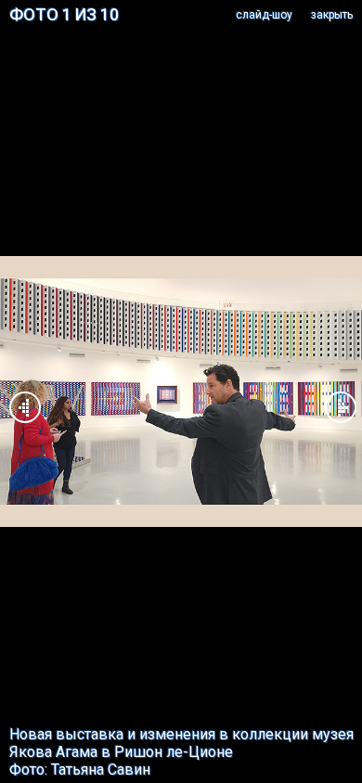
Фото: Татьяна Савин (79, 769)
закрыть (332, 14)
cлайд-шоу (264, 14)
